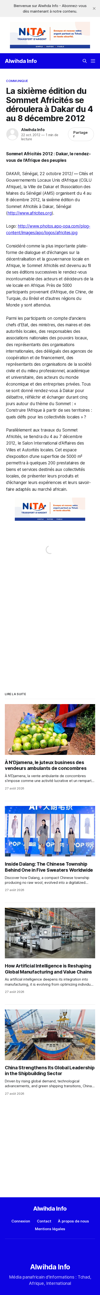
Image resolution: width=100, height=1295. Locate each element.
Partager (80, 134)
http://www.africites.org (30, 213)
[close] (94, 8)
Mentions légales (50, 1229)
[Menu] (93, 61)
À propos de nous (73, 1221)
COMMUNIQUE (17, 81)
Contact (44, 1221)
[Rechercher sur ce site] (85, 61)
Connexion (20, 1221)
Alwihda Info (21, 61)
